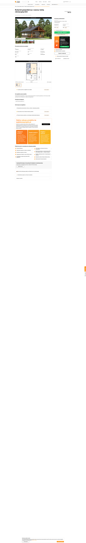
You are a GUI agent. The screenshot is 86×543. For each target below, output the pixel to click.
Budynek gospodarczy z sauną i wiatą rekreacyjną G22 (42, 6)
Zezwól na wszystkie (60, 541)
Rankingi (40, 1)
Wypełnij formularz (20, 166)
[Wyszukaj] (28, 1)
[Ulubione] (70, 2)
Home (16, 6)
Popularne (48, 4)
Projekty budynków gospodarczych (29, 6)
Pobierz (57, 27)
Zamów (66, 27)
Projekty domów (30, 4)
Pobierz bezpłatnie (46, 89)
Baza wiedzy (45, 1)
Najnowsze (43, 4)
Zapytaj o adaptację (62, 53)
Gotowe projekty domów (20, 6)
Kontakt (49, 1)
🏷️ (55, 4)
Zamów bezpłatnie (47, 111)
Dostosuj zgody (26, 541)
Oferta (36, 1)
